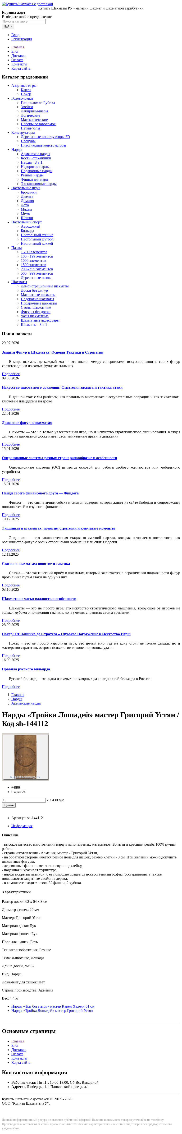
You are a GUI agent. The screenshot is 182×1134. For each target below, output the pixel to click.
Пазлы (16, 248)
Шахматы (19, 282)
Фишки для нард (34, 179)
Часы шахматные (35, 316)
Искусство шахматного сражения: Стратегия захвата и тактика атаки (62, 387)
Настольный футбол (37, 239)
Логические (30, 115)
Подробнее (11, 374)
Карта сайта (21, 68)
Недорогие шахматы (37, 299)
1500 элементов (33, 265)
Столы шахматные (36, 307)
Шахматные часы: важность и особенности (39, 599)
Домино (27, 201)
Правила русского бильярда (26, 669)
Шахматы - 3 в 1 (34, 325)
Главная (17, 47)
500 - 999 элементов (37, 273)
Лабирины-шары (34, 111)
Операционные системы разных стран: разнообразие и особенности (59, 458)
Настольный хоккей (37, 243)
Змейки (27, 107)
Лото (25, 205)
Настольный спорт (26, 222)
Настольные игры (25, 188)
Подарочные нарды (36, 171)
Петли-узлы (30, 128)
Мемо (25, 214)
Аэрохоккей (30, 226)
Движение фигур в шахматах (27, 423)
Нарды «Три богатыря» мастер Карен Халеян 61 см (52, 1006)
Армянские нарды (35, 154)
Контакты (19, 64)
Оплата (17, 60)
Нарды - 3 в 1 (31, 162)
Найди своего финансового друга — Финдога (40, 493)
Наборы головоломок (38, 124)
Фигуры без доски (35, 312)
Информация (21, 826)
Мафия (26, 209)
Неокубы (28, 141)
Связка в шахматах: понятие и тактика (36, 564)
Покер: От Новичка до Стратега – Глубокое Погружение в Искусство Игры (66, 634)
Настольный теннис (37, 235)
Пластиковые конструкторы (43, 145)
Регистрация (21, 39)
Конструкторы (23, 132)
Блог (15, 51)
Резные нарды (32, 175)
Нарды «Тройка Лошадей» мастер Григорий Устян (52, 1011)
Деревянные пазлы (36, 278)
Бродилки (29, 192)
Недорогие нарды (35, 167)
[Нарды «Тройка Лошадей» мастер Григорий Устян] (25, 779)
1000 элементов (33, 260)
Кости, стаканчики (36, 158)
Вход (15, 35)
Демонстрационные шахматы (45, 286)
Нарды (16, 150)
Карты (26, 90)
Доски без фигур (34, 290)
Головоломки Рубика (38, 103)
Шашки (27, 218)
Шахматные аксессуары (40, 320)
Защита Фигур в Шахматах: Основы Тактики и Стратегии (52, 352)
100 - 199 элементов (37, 256)
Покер (26, 94)
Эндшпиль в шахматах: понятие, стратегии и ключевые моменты (58, 528)
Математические (34, 120)
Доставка (18, 56)
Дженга (27, 196)
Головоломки (22, 98)
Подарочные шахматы (39, 303)
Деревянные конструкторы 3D (45, 137)
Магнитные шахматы (38, 295)
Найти (8, 26)
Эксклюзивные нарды (39, 184)
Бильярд (27, 231)
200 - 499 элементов (37, 269)
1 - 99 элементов (34, 252)
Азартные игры (23, 85)
